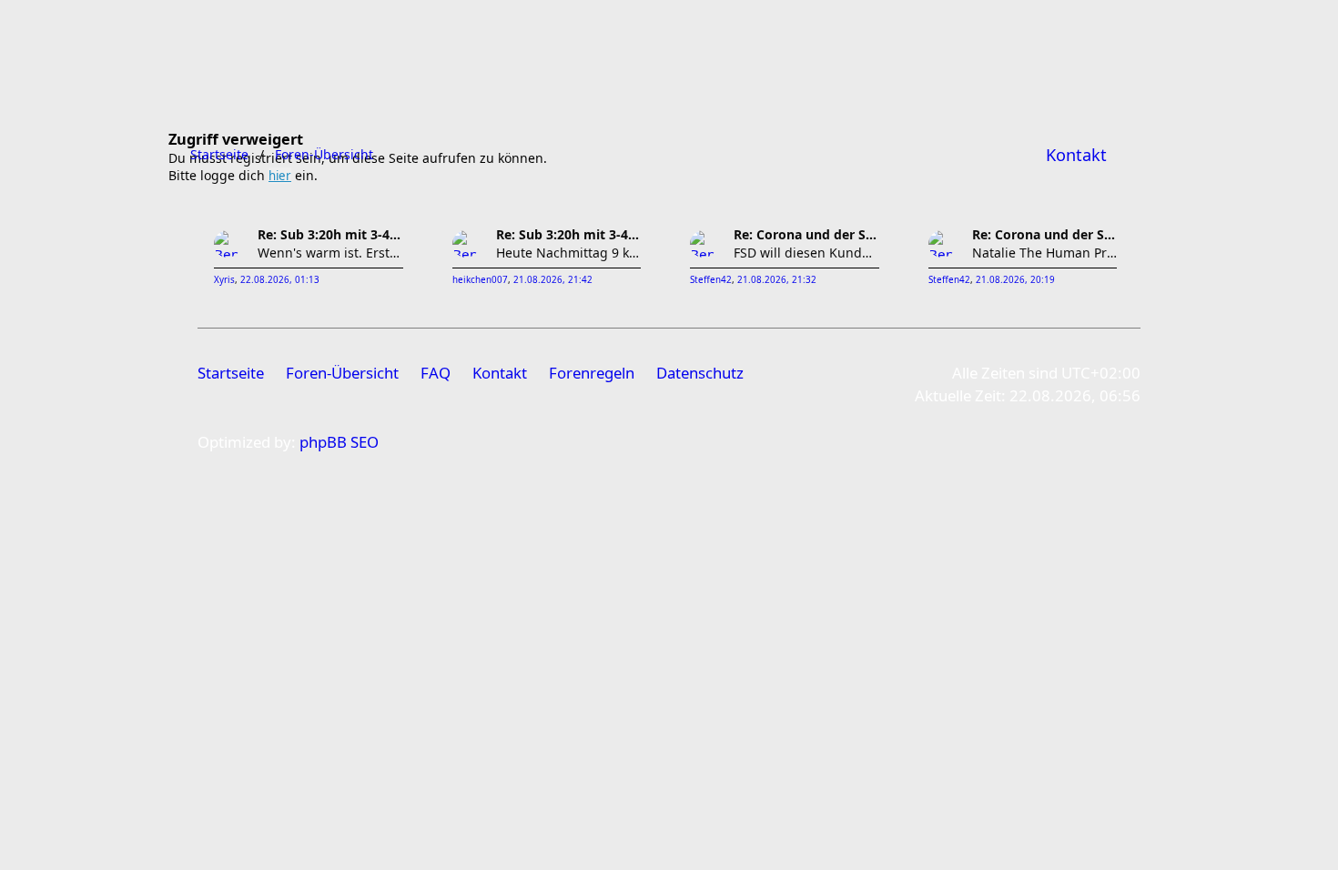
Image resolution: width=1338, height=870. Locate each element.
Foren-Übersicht (342, 372)
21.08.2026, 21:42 (553, 280)
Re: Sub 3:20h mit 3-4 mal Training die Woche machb (330, 234)
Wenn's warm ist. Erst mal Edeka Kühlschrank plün (330, 252)
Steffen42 (711, 280)
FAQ (436, 372)
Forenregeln (591, 372)
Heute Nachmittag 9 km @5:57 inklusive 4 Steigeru (569, 252)
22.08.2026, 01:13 (279, 280)
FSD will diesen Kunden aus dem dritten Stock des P (806, 252)
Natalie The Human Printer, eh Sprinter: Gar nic (1045, 252)
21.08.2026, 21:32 (776, 280)
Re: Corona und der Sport (806, 234)
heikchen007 (480, 280)
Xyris (224, 280)
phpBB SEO (339, 441)
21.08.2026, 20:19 (1015, 280)
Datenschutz (700, 372)
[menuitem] (1076, 154)
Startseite (231, 372)
